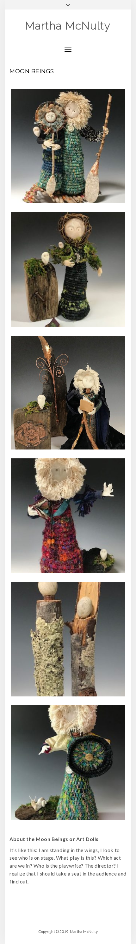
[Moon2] (68, 269)
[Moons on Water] (68, 146)
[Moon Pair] (68, 639)
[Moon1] (68, 393)
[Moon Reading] (68, 515)
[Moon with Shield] (68, 762)
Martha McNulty (68, 26)
